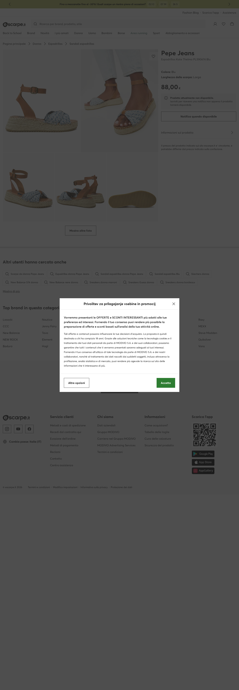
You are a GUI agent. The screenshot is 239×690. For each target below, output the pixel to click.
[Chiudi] (174, 304)
